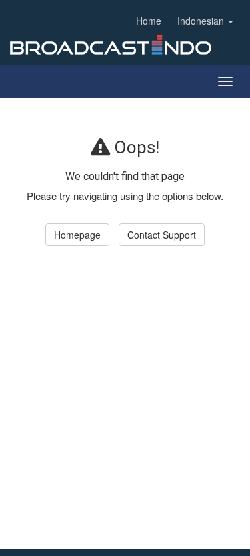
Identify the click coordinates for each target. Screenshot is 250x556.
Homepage (77, 234)
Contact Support (161, 234)
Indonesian (202, 20)
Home (148, 20)
